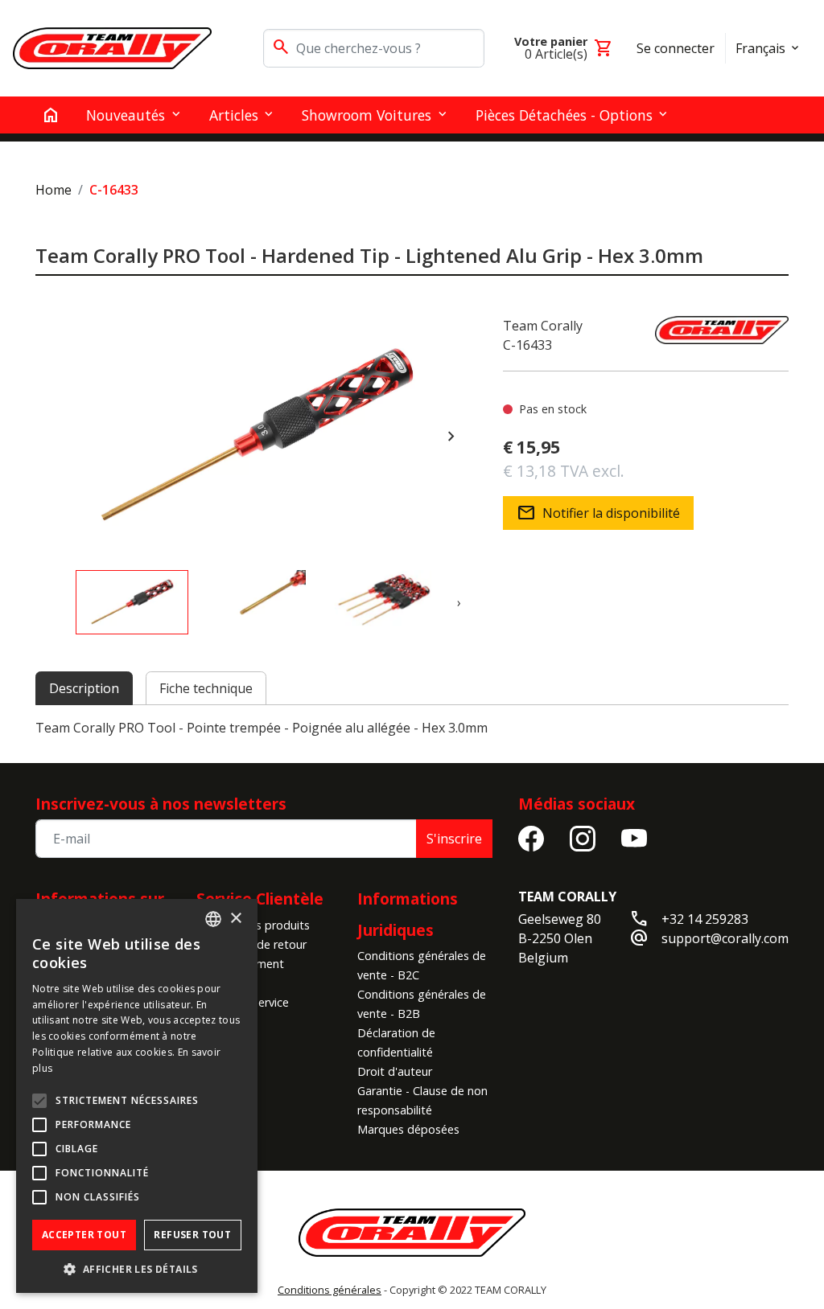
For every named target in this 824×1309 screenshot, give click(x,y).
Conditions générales (329, 1289)
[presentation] (451, 436)
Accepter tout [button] (84, 1234)
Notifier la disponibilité (598, 513)
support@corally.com (725, 938)
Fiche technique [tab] (206, 688)
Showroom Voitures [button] (366, 115)
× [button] (235, 919)
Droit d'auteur (394, 1071)
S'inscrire (454, 838)
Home (53, 190)
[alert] (137, 1096)
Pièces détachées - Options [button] (564, 115)
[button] (136, 1269)
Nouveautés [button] (125, 115)
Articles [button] (233, 115)
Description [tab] (84, 688)
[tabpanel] (412, 727)
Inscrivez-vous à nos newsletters (160, 804)
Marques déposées (408, 1129)
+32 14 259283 (704, 919)
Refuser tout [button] (192, 1234)
